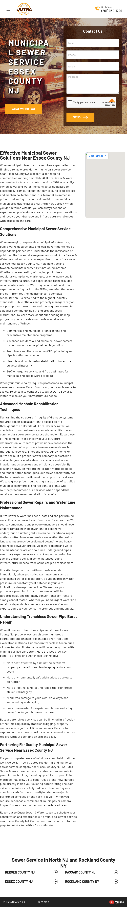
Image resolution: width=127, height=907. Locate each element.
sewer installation (31, 494)
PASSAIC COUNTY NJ (80, 872)
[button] (31, 873)
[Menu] (8, 9)
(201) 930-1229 (111, 11)
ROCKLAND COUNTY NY (82, 881)
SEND (77, 117)
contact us (69, 821)
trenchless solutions (29, 732)
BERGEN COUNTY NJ (20, 872)
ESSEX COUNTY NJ (19, 881)
